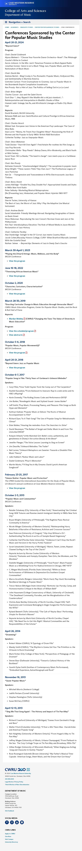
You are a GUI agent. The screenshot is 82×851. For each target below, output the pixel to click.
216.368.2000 (9, 779)
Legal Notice (9, 782)
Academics (14, 27)
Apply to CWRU (10, 834)
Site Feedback (9, 811)
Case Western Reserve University (20, 773)
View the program (17, 261)
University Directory (11, 842)
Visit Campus (9, 839)
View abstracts (15, 335)
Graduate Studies (26, 27)
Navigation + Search (17, 23)
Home (7, 27)
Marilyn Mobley (16, 319)
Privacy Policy (18, 782)
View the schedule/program (21, 331)
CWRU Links (10, 830)
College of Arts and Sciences (25, 11)
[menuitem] (41, 833)
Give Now (8, 836)
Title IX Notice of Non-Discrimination (17, 784)
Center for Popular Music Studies (47, 27)
